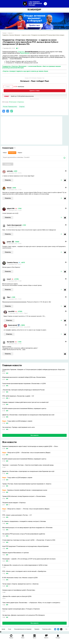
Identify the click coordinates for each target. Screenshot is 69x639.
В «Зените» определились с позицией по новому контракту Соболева (24, 521)
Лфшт (9, 297)
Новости (10, 33)
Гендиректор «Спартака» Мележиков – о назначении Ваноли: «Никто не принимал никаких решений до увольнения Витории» (31, 67)
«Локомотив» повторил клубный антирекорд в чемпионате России (23, 390)
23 (9, 398)
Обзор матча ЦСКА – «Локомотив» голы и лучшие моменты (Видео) (26, 452)
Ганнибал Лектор (12, 262)
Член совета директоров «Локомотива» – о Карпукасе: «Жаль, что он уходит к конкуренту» (31, 602)
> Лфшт (25, 313)
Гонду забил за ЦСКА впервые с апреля (17, 421)
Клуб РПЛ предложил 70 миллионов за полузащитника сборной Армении (25, 546)
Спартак (21, 106)
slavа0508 (11, 311)
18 (9, 504)
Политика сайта (46, 629)
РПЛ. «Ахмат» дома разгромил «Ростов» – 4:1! (17, 515)
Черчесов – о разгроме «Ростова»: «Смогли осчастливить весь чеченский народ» (28, 465)
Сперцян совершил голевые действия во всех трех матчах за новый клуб (25, 402)
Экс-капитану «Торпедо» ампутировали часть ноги (18, 427)
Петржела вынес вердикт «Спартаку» (14, 502)
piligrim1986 (10, 208)
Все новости (34, 435)
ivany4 (9, 279)
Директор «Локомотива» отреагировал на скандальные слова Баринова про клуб (28, 415)
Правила (36, 629)
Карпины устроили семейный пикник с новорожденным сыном (24, 490)
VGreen (9, 188)
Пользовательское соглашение (22, 629)
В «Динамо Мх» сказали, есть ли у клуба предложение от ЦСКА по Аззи (24, 565)
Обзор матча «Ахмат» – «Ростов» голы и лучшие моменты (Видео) (25, 509)
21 (9, 561)
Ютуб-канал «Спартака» (16, 102)
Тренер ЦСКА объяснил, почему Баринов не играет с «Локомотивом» (24, 496)
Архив (3, 629)
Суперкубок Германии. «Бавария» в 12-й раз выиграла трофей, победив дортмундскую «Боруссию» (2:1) (33, 370)
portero (9, 242)
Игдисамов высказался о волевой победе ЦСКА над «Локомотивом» (24, 377)
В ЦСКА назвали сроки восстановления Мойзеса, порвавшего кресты (24, 408)
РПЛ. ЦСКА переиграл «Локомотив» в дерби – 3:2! (18, 396)
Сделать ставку (35, 90)
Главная (4, 33)
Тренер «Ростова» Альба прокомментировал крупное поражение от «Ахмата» (26, 484)
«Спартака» (21, 51)
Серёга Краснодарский (14, 225)
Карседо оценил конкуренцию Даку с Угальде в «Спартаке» (21, 609)
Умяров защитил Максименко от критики (15, 552)
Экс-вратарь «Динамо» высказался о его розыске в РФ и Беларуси (23, 615)
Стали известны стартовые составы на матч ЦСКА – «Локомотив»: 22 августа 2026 (28, 540)
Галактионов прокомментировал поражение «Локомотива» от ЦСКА (24, 383)
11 (9, 586)
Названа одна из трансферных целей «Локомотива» (18, 590)
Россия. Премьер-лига (10, 106)
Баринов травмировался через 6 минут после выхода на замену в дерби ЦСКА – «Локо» (30, 446)
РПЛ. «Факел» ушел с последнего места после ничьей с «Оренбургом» (24, 571)
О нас (9, 629)
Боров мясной (12, 325)
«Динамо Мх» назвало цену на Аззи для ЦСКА (16, 596)
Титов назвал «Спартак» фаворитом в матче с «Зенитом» (20, 584)
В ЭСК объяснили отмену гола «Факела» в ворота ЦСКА (20, 577)
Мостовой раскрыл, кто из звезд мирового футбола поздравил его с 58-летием (27, 527)
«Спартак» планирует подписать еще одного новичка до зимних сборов (25, 71)
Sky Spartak (10, 342)
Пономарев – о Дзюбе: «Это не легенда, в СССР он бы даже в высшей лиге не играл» (29, 559)
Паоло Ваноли (24, 53)
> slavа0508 (26, 327)
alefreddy (10, 171)
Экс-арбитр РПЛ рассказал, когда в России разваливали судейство (23, 534)
